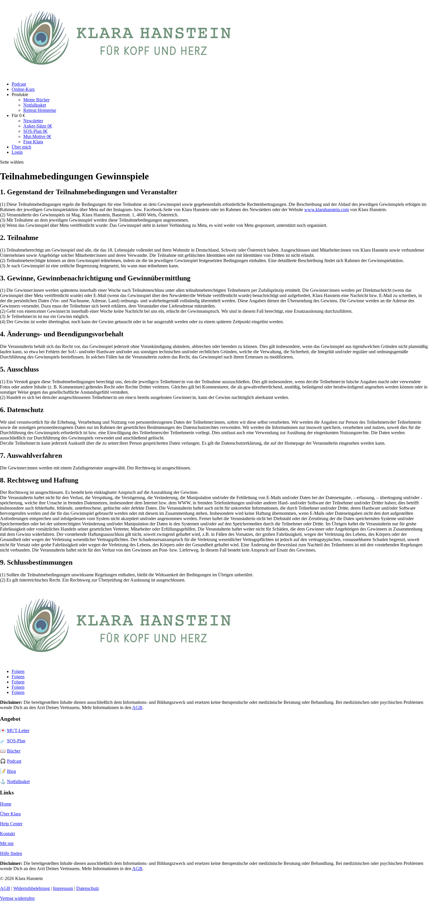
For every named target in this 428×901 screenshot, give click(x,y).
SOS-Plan (16, 740)
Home (5, 803)
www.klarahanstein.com (326, 209)
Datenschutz (87, 888)
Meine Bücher (36, 99)
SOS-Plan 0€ (35, 131)
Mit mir (7, 843)
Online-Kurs (23, 89)
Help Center (11, 823)
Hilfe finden (11, 853)
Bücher (13, 750)
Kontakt (7, 833)
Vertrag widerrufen (17, 898)
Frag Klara (33, 141)
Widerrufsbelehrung (31, 888)
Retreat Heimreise (39, 110)
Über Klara (10, 813)
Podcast (19, 84)
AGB (137, 707)
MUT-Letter (18, 730)
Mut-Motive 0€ (37, 136)
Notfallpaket (34, 105)
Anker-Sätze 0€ (37, 125)
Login (17, 152)
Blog (11, 771)
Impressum (63, 888)
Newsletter (33, 120)
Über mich (21, 146)
